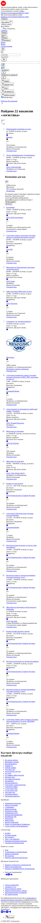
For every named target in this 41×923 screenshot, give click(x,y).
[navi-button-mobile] (3, 49)
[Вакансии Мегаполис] (22, 344)
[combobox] (10, 55)
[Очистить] (4, 59)
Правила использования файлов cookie (15, 17)
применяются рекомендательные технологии (18, 899)
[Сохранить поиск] (3, 65)
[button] (3, 42)
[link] (4, 37)
